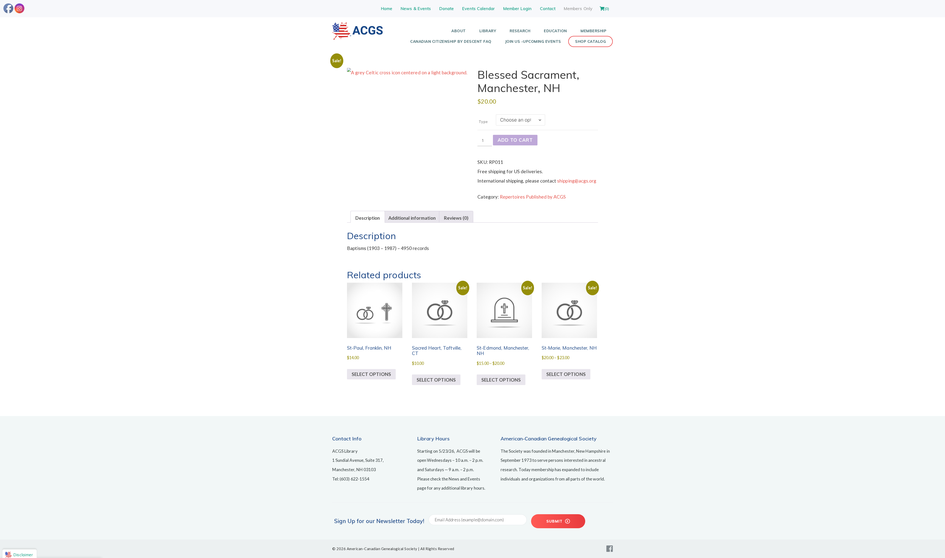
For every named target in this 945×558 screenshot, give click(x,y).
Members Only (578, 8)
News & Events (416, 8)
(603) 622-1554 (354, 478)
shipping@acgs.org (576, 181)
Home (386, 8)
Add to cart (515, 140)
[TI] (357, 38)
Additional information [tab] (412, 218)
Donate (446, 8)
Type (483, 121)
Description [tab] (367, 218)
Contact (547, 8)
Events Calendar (478, 8)
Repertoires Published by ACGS (533, 197)
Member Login (517, 8)
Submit (555, 521)
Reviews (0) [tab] (456, 218)
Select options (371, 374)
